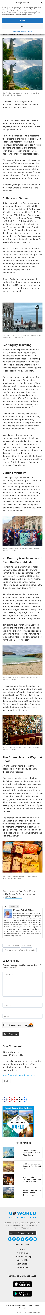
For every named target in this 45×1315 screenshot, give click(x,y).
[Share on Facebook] (5, 1099)
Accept (22, 21)
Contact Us (22, 1260)
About (5, 906)
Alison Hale (9, 1052)
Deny (22, 26)
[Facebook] (10, 1239)
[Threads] (31, 1239)
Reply (6, 1081)
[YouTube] (22, 1239)
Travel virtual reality (27, 950)
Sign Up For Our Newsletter (22, 1233)
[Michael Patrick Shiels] (8, 913)
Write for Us (21, 1312)
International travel (11, 945)
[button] (42, 3)
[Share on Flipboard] (14, 1099)
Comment (9, 974)
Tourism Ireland (10, 950)
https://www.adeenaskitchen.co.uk (19, 1075)
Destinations (22, 1264)
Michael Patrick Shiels (23, 910)
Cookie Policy (16, 31)
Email (7, 1016)
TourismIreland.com (28, 686)
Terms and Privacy (26, 31)
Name (7, 1005)
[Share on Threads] (19, 1099)
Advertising (22, 1253)
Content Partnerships (22, 1256)
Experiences (22, 1267)
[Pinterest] (18, 1239)
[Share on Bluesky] (24, 1099)
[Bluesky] (27, 1239)
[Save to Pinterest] (10, 1099)
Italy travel (26, 945)
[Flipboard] (35, 1239)
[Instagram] (14, 1239)
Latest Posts (14, 906)
